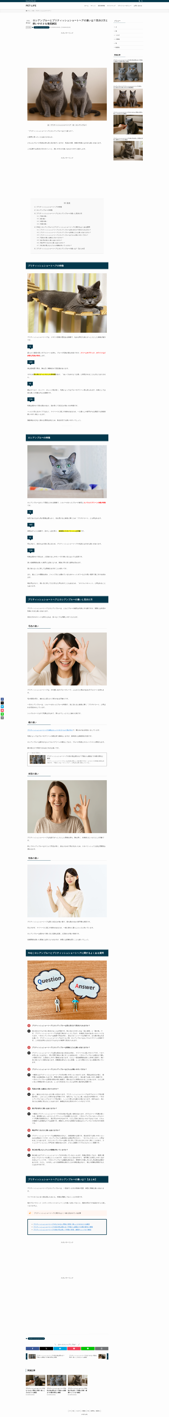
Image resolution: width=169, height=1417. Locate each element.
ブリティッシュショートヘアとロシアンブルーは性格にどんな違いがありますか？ (65, 232)
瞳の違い (43, 219)
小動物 (118, 39)
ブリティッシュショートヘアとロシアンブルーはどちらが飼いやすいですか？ (64, 235)
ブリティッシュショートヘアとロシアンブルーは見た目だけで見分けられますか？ (65, 230)
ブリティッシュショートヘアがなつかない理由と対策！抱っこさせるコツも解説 (61, 1224)
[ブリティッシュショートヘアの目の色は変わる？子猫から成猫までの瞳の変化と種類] (128, 73)
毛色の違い (43, 216)
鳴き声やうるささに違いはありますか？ (52, 243)
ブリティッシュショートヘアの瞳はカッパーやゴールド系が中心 (50, 730)
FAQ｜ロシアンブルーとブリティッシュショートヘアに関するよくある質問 (63, 227)
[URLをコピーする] (101, 1348)
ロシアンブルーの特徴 (44, 210)
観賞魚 (118, 47)
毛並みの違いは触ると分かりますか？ (52, 237)
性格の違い (43, 224)
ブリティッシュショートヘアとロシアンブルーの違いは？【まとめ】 (61, 248)
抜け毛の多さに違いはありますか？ (51, 240)
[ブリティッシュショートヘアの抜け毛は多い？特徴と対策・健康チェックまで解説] (128, 152)
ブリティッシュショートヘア (42, 27)
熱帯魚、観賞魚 (95, 1411)
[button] (32, 1348)
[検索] (142, 1)
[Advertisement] (67, 48)
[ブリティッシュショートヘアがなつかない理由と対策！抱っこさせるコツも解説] (128, 126)
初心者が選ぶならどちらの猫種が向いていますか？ (56, 245)
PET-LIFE (31, 5)
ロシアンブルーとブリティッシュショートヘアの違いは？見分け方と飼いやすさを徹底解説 (127, 86)
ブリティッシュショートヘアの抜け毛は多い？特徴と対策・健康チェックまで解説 (62, 1229)
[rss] (139, 1)
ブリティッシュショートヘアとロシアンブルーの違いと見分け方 (59, 213)
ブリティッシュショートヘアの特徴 (49, 207)
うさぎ (118, 35)
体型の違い (43, 221)
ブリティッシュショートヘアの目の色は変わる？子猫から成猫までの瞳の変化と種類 (75, 757)
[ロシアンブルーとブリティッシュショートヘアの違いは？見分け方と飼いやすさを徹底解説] (128, 99)
